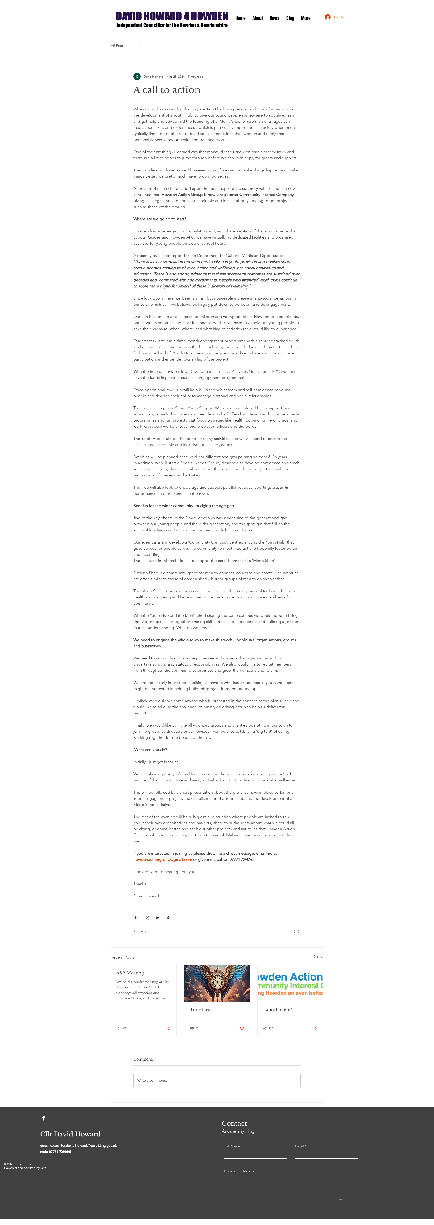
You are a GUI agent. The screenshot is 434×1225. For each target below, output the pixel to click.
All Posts (118, 45)
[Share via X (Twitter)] (146, 917)
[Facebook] (43, 1118)
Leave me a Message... (242, 1171)
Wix (43, 1168)
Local (138, 45)
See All (318, 957)
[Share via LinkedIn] (158, 917)
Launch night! (277, 1009)
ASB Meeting (130, 973)
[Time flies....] (217, 983)
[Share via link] (169, 917)
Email (299, 1146)
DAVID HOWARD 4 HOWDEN (172, 16)
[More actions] (298, 76)
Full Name (232, 1146)
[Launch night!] (290, 983)
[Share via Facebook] (135, 917)
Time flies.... (202, 1009)
